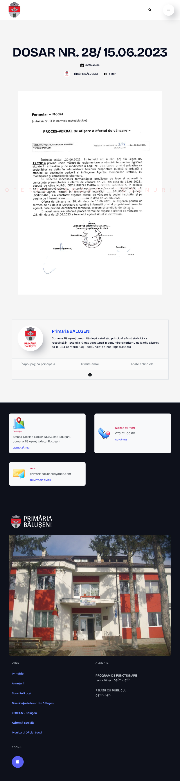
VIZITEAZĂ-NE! (21, 447)
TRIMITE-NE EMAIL (40, 480)
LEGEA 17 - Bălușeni (25, 713)
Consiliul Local (21, 693)
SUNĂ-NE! (121, 439)
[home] (14, 10)
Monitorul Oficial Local (27, 732)
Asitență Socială (23, 722)
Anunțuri (18, 683)
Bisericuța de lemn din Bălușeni (33, 703)
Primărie (18, 673)
